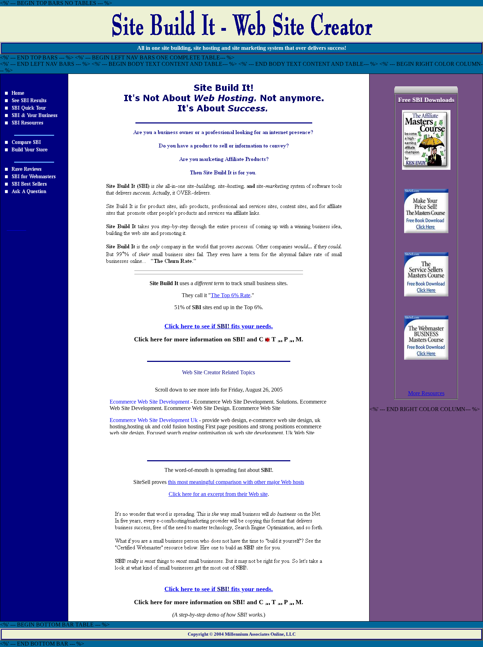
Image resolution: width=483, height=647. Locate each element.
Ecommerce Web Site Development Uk (154, 420)
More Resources (426, 393)
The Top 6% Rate (230, 295)
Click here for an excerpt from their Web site (218, 494)
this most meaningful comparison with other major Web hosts (236, 482)
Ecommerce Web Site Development (149, 402)
